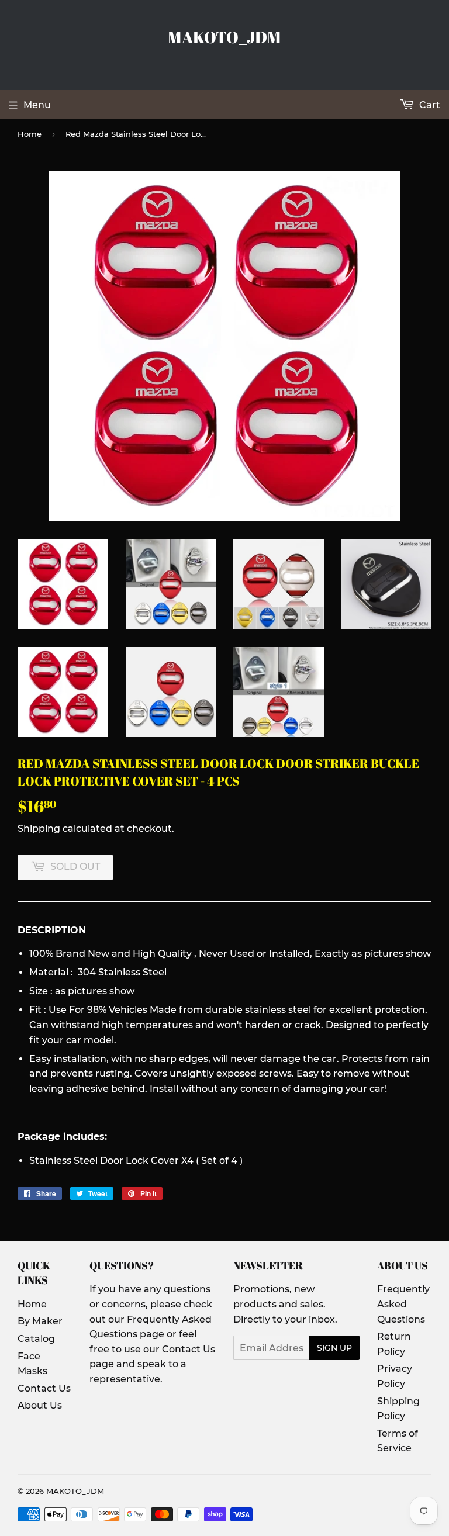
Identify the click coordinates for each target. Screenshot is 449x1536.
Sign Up (334, 1348)
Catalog (36, 1338)
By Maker (40, 1321)
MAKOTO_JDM (224, 37)
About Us (40, 1405)
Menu (37, 104)
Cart (428, 104)
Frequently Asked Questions (403, 1304)
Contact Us (44, 1388)
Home (30, 134)
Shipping (39, 828)
